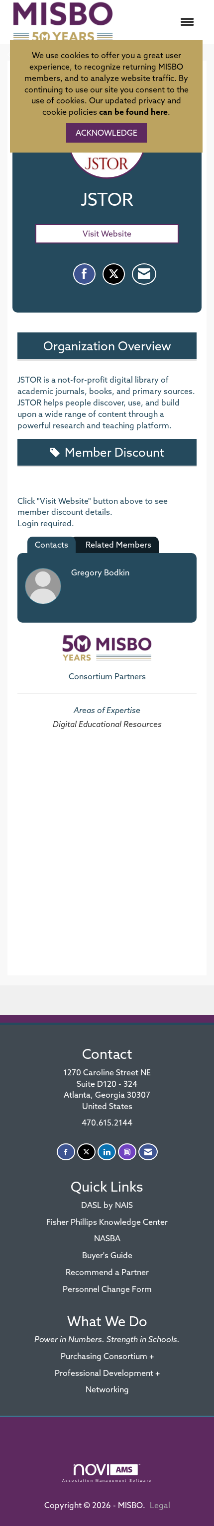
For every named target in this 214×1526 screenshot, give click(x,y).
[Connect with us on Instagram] (127, 1152)
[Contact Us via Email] (148, 1152)
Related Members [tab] (118, 545)
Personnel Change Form (107, 1289)
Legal (160, 1505)
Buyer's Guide (107, 1255)
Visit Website (107, 234)
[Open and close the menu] (161, 22)
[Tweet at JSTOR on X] (114, 274)
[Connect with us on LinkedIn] (107, 1152)
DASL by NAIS (107, 1205)
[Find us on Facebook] (66, 1152)
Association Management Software (107, 1480)
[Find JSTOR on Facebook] (84, 274)
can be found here (133, 112)
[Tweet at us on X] (86, 1152)
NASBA (107, 1238)
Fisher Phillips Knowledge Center (107, 1222)
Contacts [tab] (51, 545)
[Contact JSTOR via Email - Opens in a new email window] (144, 274)
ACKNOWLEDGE (106, 133)
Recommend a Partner (107, 1272)
